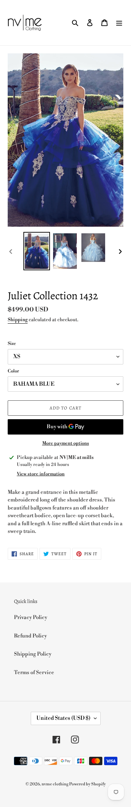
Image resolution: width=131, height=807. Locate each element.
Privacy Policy (30, 617)
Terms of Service (34, 672)
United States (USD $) (63, 718)
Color (13, 371)
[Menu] (119, 22)
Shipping (18, 320)
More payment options (65, 443)
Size (12, 343)
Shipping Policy (32, 654)
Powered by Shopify (87, 784)
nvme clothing (55, 784)
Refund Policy (30, 636)
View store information (41, 474)
